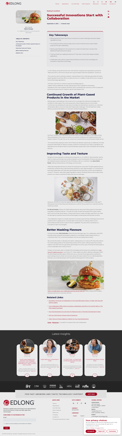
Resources (96, 4)
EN (110, 1)
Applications (65, 4)
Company (104, 4)
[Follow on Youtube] (106, 1)
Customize (112, 431)
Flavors (57, 4)
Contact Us (113, 4)
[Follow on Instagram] (102, 1)
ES (115, 1)
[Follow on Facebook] (98, 1)
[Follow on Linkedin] (93, 1)
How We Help (75, 4)
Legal (98, 428)
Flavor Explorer (86, 4)
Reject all (101, 431)
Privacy (92, 428)
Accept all (90, 431)
